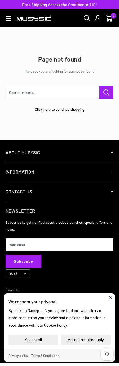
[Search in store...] (106, 92)
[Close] (111, 297)
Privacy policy (18, 355)
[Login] (97, 18)
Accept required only (86, 340)
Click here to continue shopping (59, 109)
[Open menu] (8, 18)
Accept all (33, 340)
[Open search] (87, 18)
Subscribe (23, 261)
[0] (108, 18)
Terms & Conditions (45, 355)
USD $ (13, 273)
